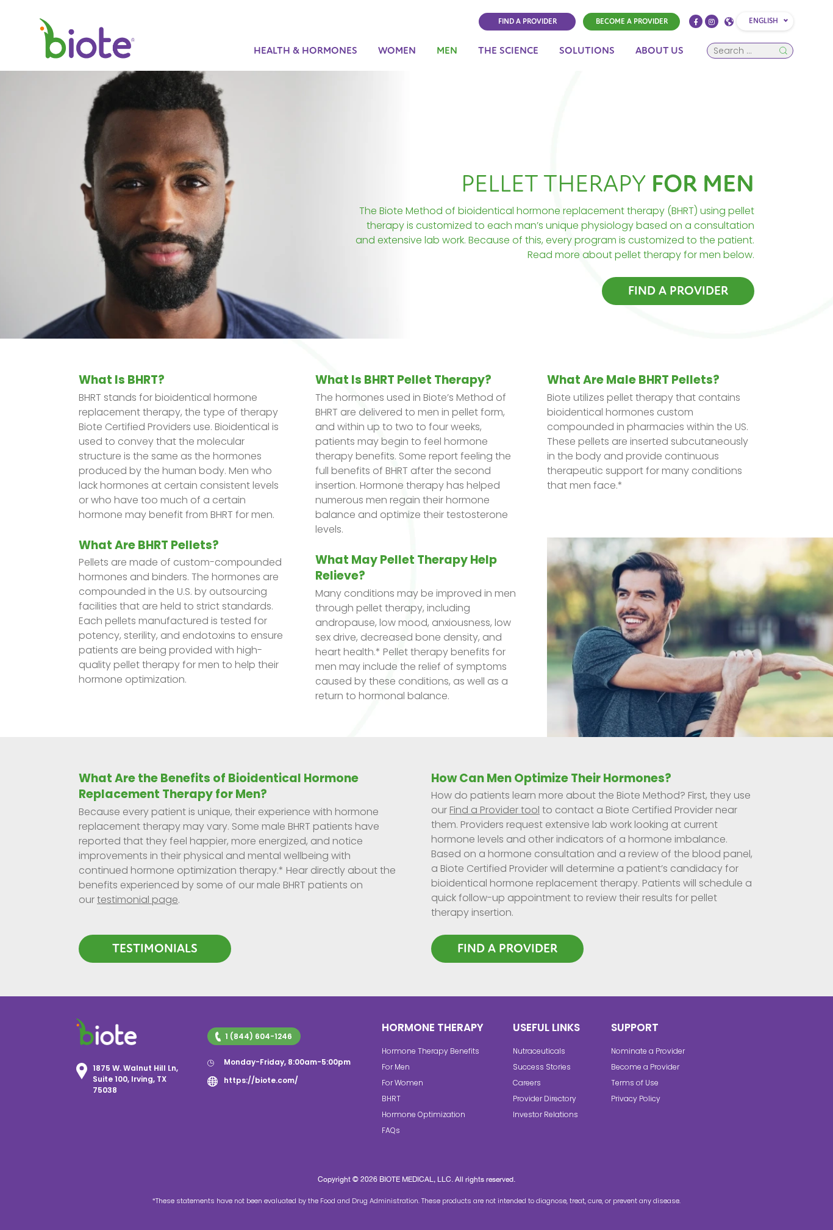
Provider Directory (544, 1098)
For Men (396, 1067)
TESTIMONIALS (155, 948)
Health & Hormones (305, 51)
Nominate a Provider (648, 1051)
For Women (402, 1082)
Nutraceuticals (539, 1051)
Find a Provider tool (494, 810)
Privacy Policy (635, 1098)
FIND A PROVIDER (527, 21)
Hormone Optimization (423, 1114)
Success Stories (542, 1067)
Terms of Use (635, 1082)
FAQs (391, 1130)
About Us (659, 51)
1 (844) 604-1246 (258, 1036)
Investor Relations (545, 1114)
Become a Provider (645, 1067)
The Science (508, 51)
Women (397, 51)
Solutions (587, 51)
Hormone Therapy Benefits (430, 1051)
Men (447, 51)
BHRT (391, 1098)
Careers (527, 1082)
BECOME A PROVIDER (632, 21)
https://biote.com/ (261, 1080)
